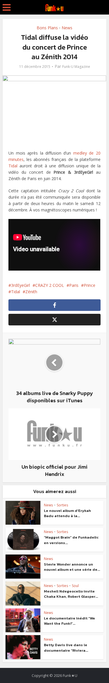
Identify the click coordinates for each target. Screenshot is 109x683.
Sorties (62, 505)
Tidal (12, 166)
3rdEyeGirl (20, 285)
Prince (89, 285)
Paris (73, 285)
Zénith (31, 291)
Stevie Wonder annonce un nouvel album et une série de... (72, 566)
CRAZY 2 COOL (49, 285)
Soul (75, 585)
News (67, 27)
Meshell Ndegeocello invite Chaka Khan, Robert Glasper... (71, 593)
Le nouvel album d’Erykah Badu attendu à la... (67, 513)
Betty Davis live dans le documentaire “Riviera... (66, 647)
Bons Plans (47, 27)
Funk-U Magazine (76, 66)
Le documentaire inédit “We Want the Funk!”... (69, 620)
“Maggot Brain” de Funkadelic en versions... (71, 540)
